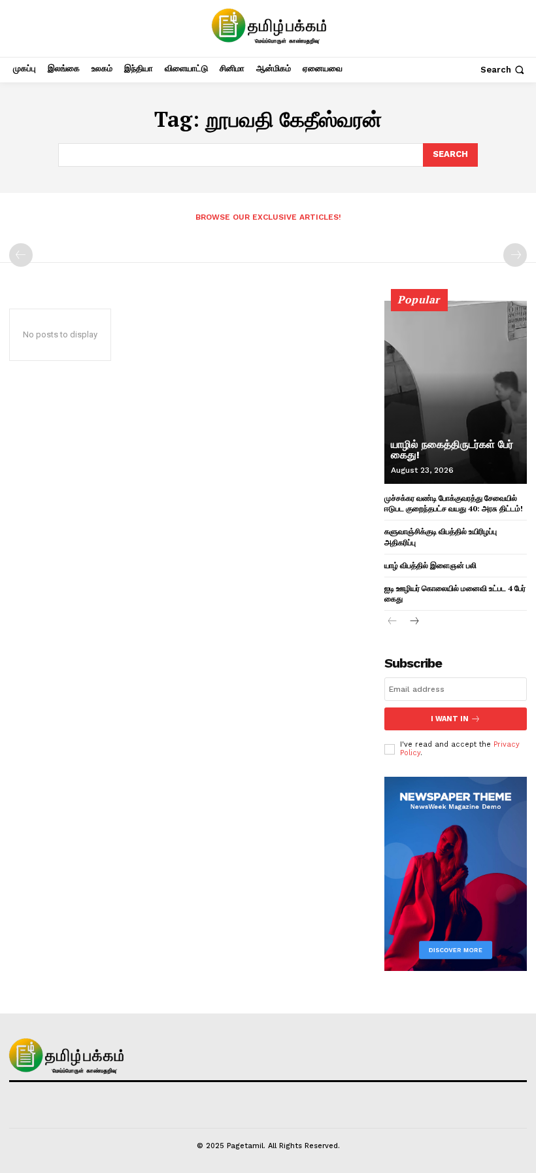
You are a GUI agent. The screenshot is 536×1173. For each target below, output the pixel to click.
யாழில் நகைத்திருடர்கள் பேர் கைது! (452, 449)
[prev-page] (21, 255)
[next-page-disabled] (515, 255)
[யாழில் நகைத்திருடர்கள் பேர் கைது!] (455, 392)
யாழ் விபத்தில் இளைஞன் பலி (430, 565)
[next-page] (413, 622)
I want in (450, 719)
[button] (503, 69)
